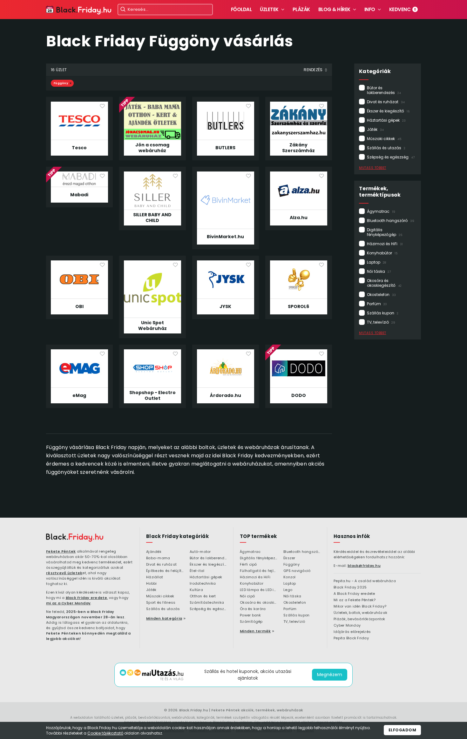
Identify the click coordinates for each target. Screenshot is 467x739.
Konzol (289, 577)
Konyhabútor (382, 253)
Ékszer (289, 558)
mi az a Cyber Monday (68, 603)
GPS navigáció (296, 571)
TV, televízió (381, 322)
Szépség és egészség (391, 157)
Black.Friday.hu (193, 710)
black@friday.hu (364, 565)
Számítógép (251, 622)
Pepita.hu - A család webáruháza (365, 581)
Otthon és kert (203, 596)
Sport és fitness (160, 603)
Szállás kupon (382, 313)
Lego (287, 590)
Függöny (61, 83)
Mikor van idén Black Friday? (360, 606)
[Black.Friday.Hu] (78, 10)
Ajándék (153, 552)
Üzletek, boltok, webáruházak (360, 613)
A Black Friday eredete (354, 594)
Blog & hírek (334, 9)
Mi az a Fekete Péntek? (355, 600)
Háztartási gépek (386, 120)
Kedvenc (402, 9)
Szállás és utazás (386, 148)
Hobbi (151, 583)
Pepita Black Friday (351, 638)
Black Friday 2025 (350, 587)
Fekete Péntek (61, 551)
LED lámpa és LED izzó (258, 590)
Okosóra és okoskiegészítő (384, 283)
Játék (375, 129)
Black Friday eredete (86, 597)
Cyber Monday (347, 625)
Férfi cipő (248, 564)
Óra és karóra (253, 609)
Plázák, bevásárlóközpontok (359, 619)
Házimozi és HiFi (385, 243)
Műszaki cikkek (384, 138)
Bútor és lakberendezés (384, 90)
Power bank (250, 615)
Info (369, 9)
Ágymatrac (381, 211)
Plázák (301, 9)
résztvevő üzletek (64, 572)
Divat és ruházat (386, 101)
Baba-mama (158, 558)
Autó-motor (200, 552)
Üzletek (269, 9)
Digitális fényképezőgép (384, 232)
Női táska (379, 271)
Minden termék (255, 631)
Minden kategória (164, 618)
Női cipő (247, 596)
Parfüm (377, 303)
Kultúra (196, 590)
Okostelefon (381, 294)
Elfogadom (402, 730)
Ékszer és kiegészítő (388, 111)
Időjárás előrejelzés (352, 632)
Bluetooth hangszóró (390, 220)
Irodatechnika (203, 583)
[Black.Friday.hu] (74, 538)
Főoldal (241, 9)
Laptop (376, 262)
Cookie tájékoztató (105, 733)
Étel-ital (197, 571)
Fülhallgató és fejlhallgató (258, 571)
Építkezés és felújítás (164, 571)
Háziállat (154, 577)
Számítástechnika (207, 603)
